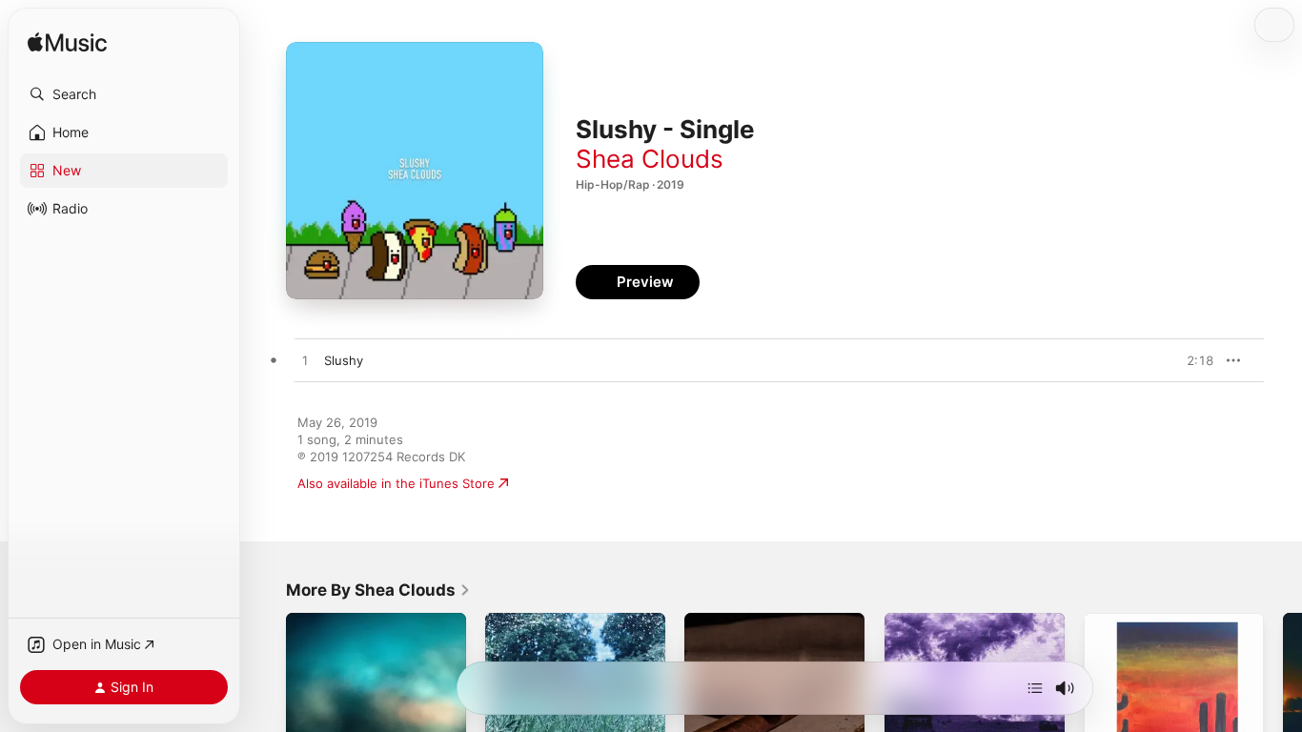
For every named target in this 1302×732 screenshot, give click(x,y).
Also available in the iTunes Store (396, 483)
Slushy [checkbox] (343, 360)
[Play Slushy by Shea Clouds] (305, 361)
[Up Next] (1035, 688)
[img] (67, 43)
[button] (124, 94)
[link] (378, 590)
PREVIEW (1192, 360)
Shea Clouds (649, 158)
